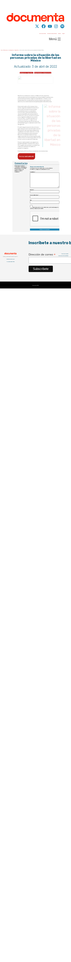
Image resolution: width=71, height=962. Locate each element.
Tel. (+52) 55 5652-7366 (10, 231)
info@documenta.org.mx (11, 228)
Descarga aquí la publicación (26, 125)
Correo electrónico (34, 164)
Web (31, 169)
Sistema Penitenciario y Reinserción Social (42, 42)
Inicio (2, 19)
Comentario (33, 141)
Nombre (32, 159)
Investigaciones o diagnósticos (14, 19)
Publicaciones (5, 19)
